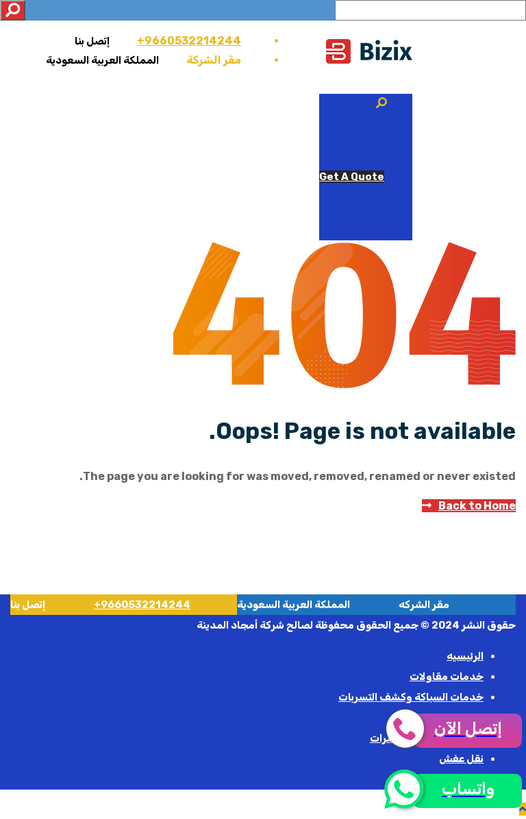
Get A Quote (351, 177)
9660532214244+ (189, 40)
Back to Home (477, 505)
